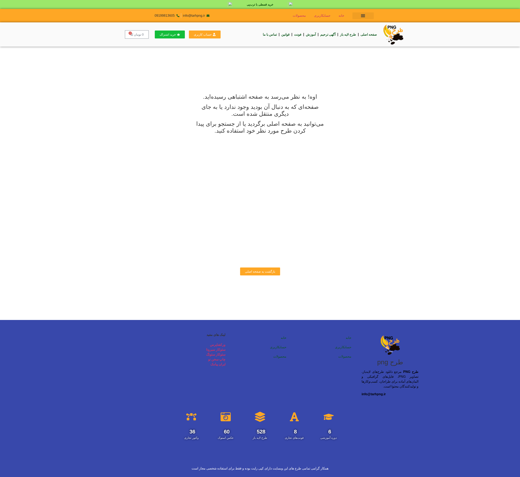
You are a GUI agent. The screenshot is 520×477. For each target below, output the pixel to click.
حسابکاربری (322, 15)
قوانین (285, 34)
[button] (363, 15)
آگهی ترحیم (328, 34)
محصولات (299, 15)
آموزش (311, 34)
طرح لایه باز (348, 34)
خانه (341, 15)
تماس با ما (270, 34)
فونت (297, 34)
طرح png (390, 362)
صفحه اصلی (369, 34)
